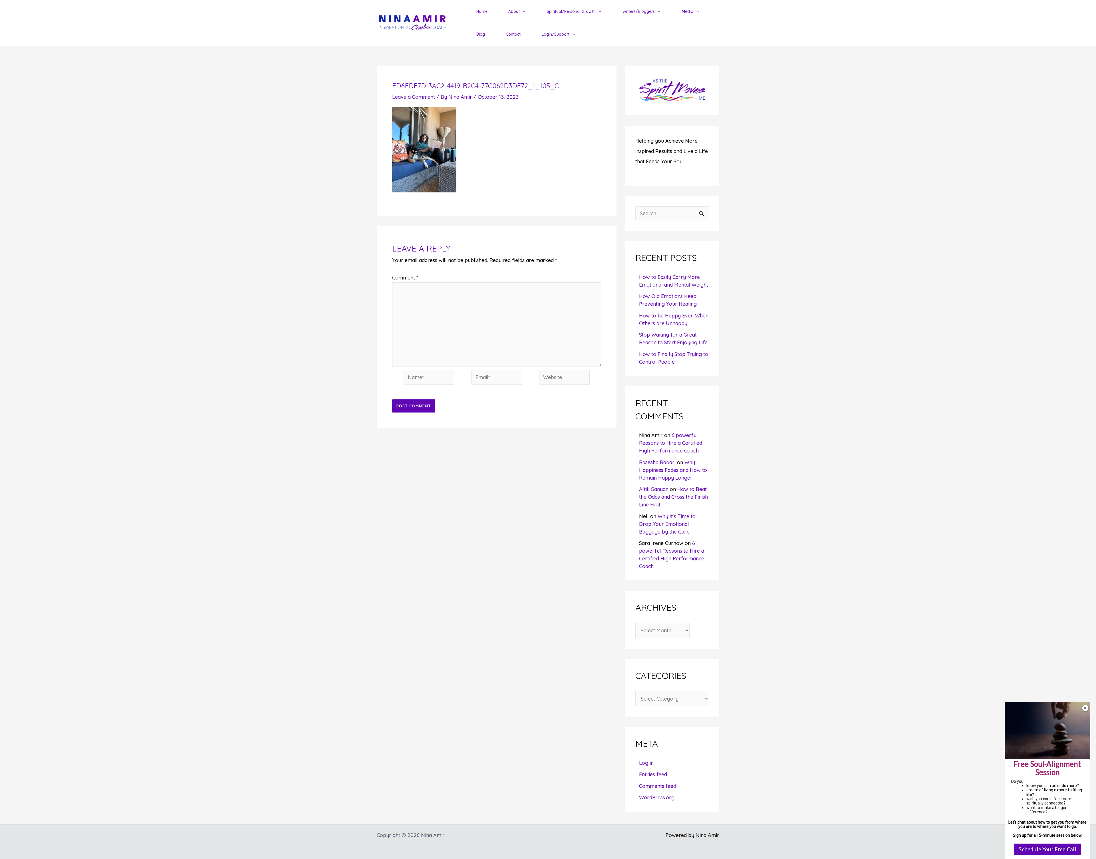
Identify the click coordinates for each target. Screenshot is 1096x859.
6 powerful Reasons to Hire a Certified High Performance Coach (670, 443)
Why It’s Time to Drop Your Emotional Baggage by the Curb (667, 524)
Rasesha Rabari (657, 462)
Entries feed (653, 774)
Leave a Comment (413, 97)
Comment (405, 277)
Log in (646, 763)
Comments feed (657, 786)
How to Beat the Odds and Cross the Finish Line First (673, 497)
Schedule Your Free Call (1047, 849)
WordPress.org (656, 797)
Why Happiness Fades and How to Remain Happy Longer (673, 470)
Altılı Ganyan (653, 489)
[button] (523, 11)
